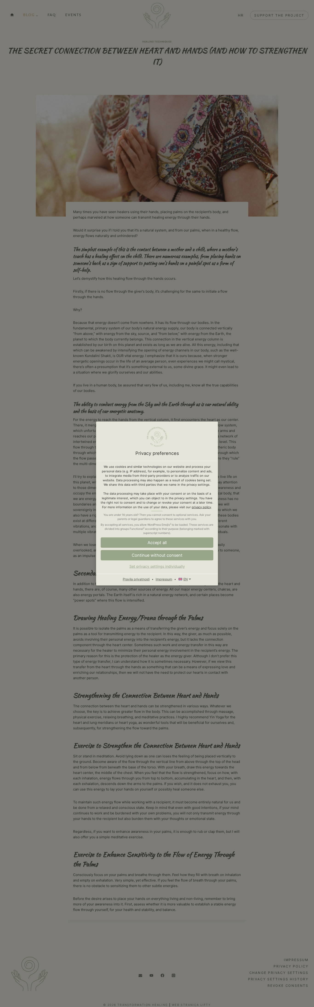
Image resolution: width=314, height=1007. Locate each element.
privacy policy (201, 507)
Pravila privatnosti (136, 579)
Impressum (164, 579)
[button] (157, 555)
